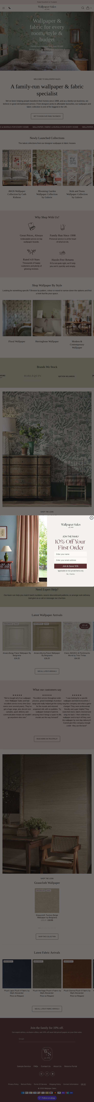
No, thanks (70, 574)
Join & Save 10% (70, 566)
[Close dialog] (91, 517)
